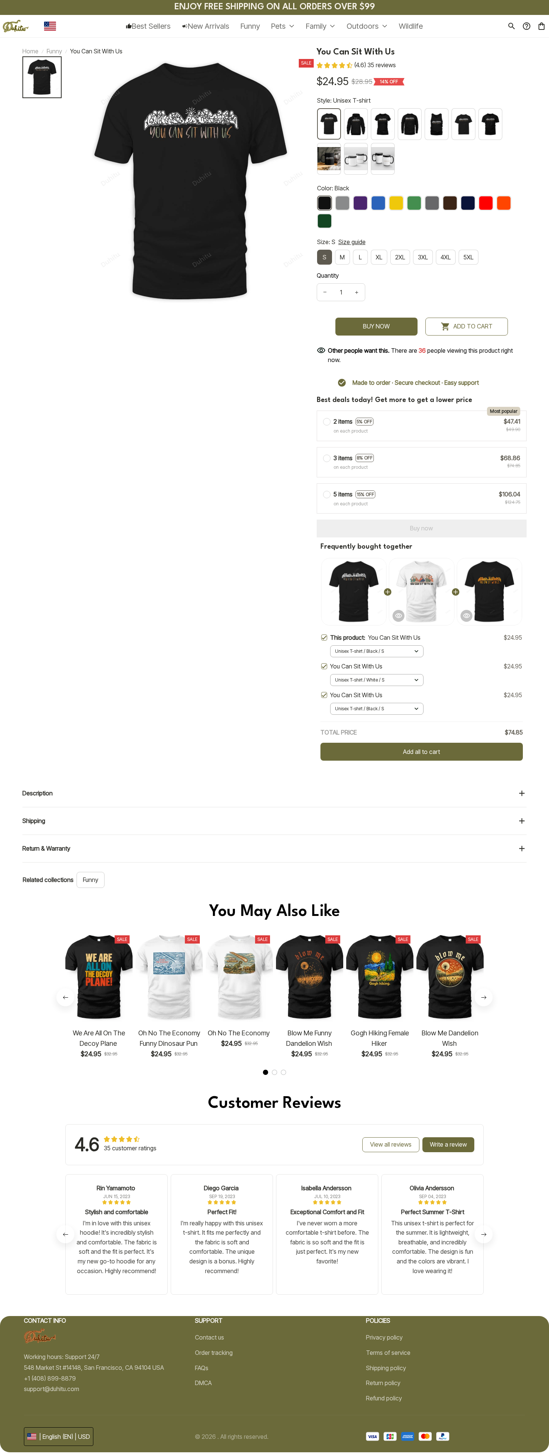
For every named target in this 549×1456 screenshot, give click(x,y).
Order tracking (214, 1352)
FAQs (201, 1368)
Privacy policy (384, 1337)
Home (30, 51)
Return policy (383, 1383)
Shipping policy (386, 1368)
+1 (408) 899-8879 (50, 1378)
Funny (54, 51)
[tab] (265, 1072)
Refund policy (384, 1398)
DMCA (203, 1383)
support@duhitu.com (51, 1389)
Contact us (209, 1337)
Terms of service (388, 1352)
